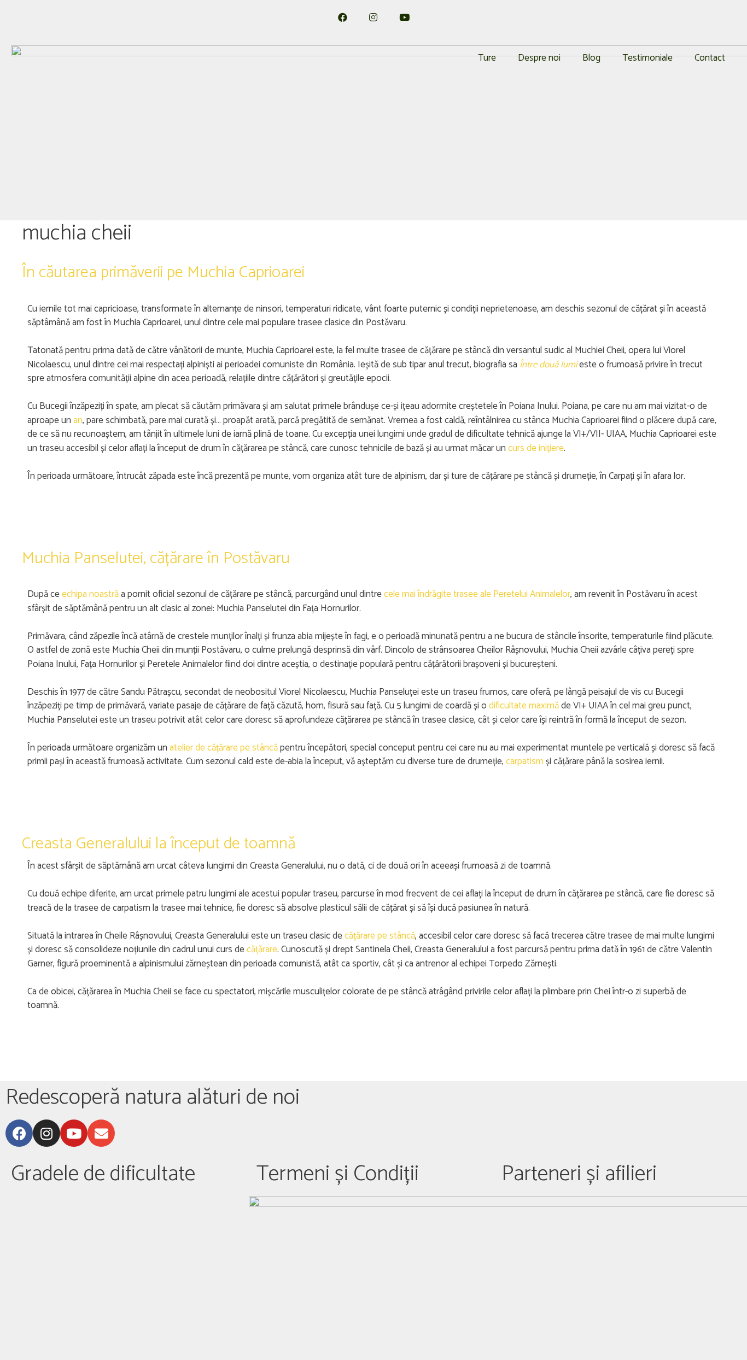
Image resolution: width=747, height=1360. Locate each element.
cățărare (262, 949)
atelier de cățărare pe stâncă (224, 747)
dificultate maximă (524, 705)
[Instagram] (46, 1133)
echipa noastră (90, 594)
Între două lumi (548, 364)
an (78, 420)
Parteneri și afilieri (579, 1174)
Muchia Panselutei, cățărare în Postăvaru (156, 558)
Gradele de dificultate (103, 1174)
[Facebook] (19, 1133)
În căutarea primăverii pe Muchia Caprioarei (163, 272)
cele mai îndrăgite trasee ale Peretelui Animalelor (477, 594)
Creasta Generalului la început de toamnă (158, 843)
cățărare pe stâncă (380, 935)
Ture (487, 58)
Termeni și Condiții (337, 1174)
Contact (710, 58)
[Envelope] (101, 1133)
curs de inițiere (536, 448)
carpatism (526, 761)
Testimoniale (647, 58)
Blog (591, 58)
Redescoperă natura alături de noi (152, 1098)
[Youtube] (73, 1133)
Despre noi (539, 58)
